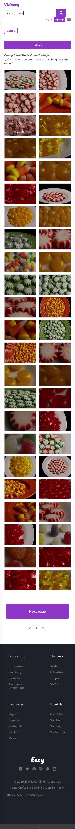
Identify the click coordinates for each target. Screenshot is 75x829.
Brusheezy (16, 666)
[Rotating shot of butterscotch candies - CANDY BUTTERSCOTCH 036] (55, 262)
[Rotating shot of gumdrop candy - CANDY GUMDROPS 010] (20, 443)
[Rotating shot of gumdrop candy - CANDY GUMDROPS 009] (55, 534)
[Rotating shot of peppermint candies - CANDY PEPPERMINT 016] (20, 125)
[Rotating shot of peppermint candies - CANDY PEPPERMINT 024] (55, 352)
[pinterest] (34, 769)
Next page (37, 611)
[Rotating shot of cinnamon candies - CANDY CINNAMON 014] (20, 580)
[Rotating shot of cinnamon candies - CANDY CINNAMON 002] (55, 421)
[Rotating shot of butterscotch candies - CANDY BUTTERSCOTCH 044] (20, 375)
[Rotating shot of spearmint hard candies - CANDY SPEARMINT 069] (20, 80)
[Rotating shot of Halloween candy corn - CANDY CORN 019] (20, 352)
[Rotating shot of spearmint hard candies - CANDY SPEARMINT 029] (20, 284)
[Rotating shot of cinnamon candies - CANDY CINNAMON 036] (20, 534)
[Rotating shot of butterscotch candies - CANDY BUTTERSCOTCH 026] (55, 125)
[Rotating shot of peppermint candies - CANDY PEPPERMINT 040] (55, 193)
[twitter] (27, 769)
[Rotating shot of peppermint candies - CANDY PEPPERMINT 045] (55, 512)
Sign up (59, 19)
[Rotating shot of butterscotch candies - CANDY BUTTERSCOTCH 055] (20, 216)
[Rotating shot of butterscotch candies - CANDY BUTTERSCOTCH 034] (55, 216)
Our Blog (56, 726)
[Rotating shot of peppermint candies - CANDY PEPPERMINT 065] (55, 239)
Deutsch (14, 732)
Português (16, 726)
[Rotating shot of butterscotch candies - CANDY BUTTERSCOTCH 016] (20, 466)
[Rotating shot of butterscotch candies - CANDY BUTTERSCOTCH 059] (55, 375)
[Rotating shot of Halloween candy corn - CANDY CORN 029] (20, 330)
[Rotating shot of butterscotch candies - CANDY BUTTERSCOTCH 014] (55, 580)
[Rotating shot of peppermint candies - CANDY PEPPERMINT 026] (55, 466)
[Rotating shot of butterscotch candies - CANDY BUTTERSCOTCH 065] (20, 148)
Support (55, 678)
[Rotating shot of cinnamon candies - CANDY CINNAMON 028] (55, 398)
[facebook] (20, 769)
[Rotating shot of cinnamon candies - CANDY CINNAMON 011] (55, 557)
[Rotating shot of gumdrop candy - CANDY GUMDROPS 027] (20, 262)
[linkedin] (54, 769)
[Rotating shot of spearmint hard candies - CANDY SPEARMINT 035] (20, 398)
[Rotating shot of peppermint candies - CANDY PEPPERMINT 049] (55, 80)
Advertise (56, 672)
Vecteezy (15, 672)
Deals (54, 666)
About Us (56, 714)
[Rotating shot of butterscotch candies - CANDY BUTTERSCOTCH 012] (55, 148)
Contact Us (57, 732)
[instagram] (40, 769)
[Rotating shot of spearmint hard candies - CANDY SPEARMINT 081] (55, 443)
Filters (38, 45)
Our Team (56, 720)
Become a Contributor (16, 686)
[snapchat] (48, 769)
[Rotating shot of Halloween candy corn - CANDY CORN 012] (20, 171)
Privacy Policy (35, 794)
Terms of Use (13, 794)
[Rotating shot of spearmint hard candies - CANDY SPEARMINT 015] (20, 239)
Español (14, 720)
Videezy (14, 678)
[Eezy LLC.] (37, 760)
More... (13, 738)
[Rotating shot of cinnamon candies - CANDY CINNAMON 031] (55, 489)
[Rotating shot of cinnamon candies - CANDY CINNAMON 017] (20, 193)
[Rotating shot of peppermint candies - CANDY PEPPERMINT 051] (20, 103)
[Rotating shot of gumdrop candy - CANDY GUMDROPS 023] (20, 557)
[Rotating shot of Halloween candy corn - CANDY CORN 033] (20, 512)
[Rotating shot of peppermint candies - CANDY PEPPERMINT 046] (20, 307)
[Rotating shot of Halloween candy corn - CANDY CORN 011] (55, 103)
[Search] (61, 13)
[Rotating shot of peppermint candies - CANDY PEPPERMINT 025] (20, 421)
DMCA (54, 684)
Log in (48, 19)
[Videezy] (11, 5)
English (13, 714)
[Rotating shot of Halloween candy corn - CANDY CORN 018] (55, 307)
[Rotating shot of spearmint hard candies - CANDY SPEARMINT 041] (55, 284)
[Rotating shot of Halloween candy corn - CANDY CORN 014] (20, 489)
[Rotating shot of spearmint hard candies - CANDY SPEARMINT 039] (55, 330)
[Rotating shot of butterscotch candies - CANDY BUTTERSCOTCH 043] (55, 171)
